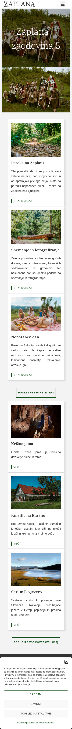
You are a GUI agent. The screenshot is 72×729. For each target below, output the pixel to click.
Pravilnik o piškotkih (25, 722)
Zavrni (36, 703)
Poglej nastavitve (36, 713)
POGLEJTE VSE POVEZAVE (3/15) (36, 642)
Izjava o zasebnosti (45, 722)
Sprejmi (36, 694)
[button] (66, 662)
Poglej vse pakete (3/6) (36, 392)
